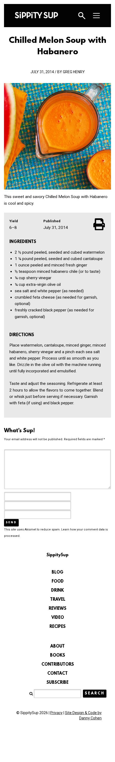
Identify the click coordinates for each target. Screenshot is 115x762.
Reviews (57, 608)
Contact (57, 673)
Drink (57, 590)
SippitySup (36, 15)
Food (58, 581)
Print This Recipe (99, 224)
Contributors (57, 664)
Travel (57, 599)
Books (57, 655)
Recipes (57, 626)
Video (57, 617)
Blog (57, 572)
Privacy (56, 713)
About (57, 646)
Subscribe (57, 682)
